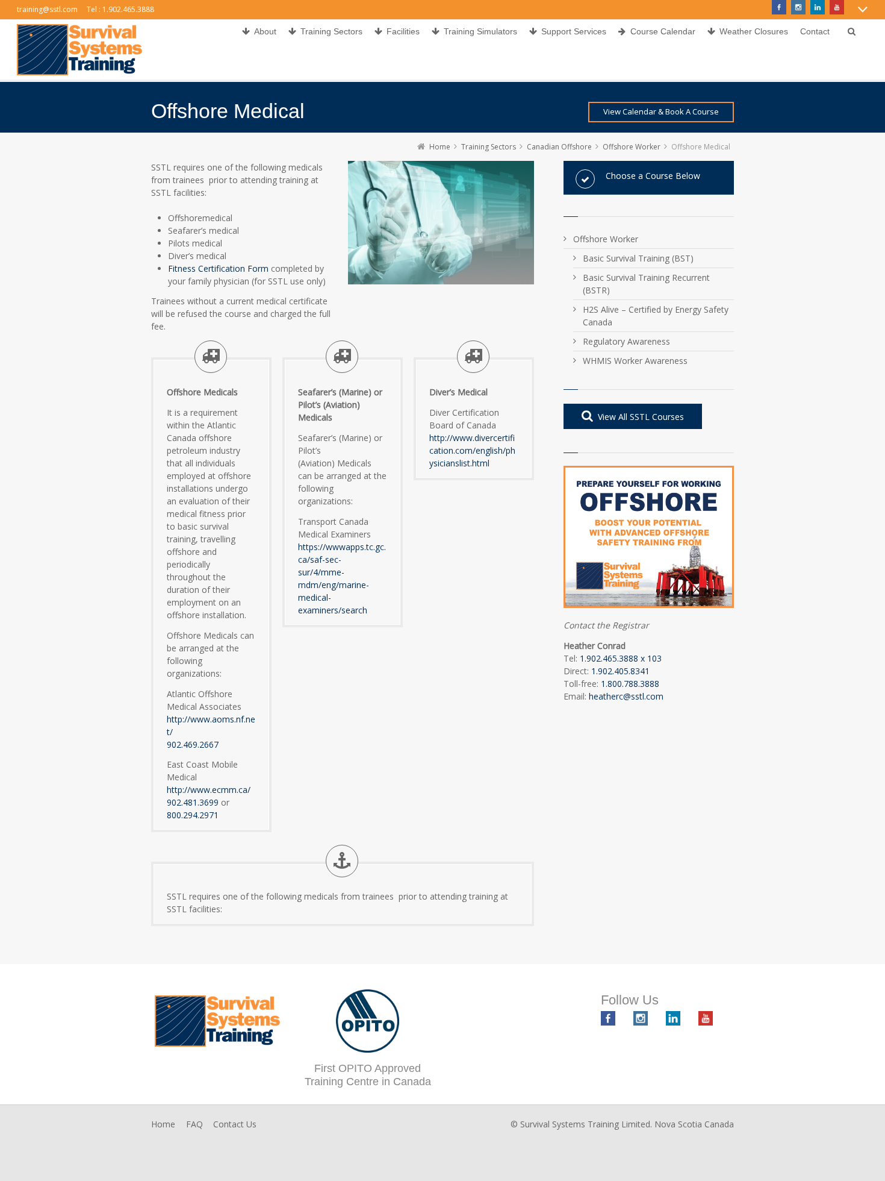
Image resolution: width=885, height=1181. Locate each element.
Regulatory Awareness (626, 341)
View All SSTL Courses (641, 416)
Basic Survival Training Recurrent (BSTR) (646, 284)
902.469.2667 (193, 744)
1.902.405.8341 (620, 671)
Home (163, 1124)
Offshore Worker (605, 239)
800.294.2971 (193, 815)
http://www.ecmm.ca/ (208, 789)
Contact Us (234, 1124)
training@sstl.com (47, 9)
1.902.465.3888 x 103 (621, 658)
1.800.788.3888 (630, 683)
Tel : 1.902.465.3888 (120, 9)
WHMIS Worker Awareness (635, 360)
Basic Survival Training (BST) (638, 258)
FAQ (194, 1124)
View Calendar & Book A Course (661, 111)
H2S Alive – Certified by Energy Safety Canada (655, 316)
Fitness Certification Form (218, 268)
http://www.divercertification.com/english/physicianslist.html (472, 450)
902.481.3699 (193, 802)
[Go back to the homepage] (79, 49)
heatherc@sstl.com (626, 696)
